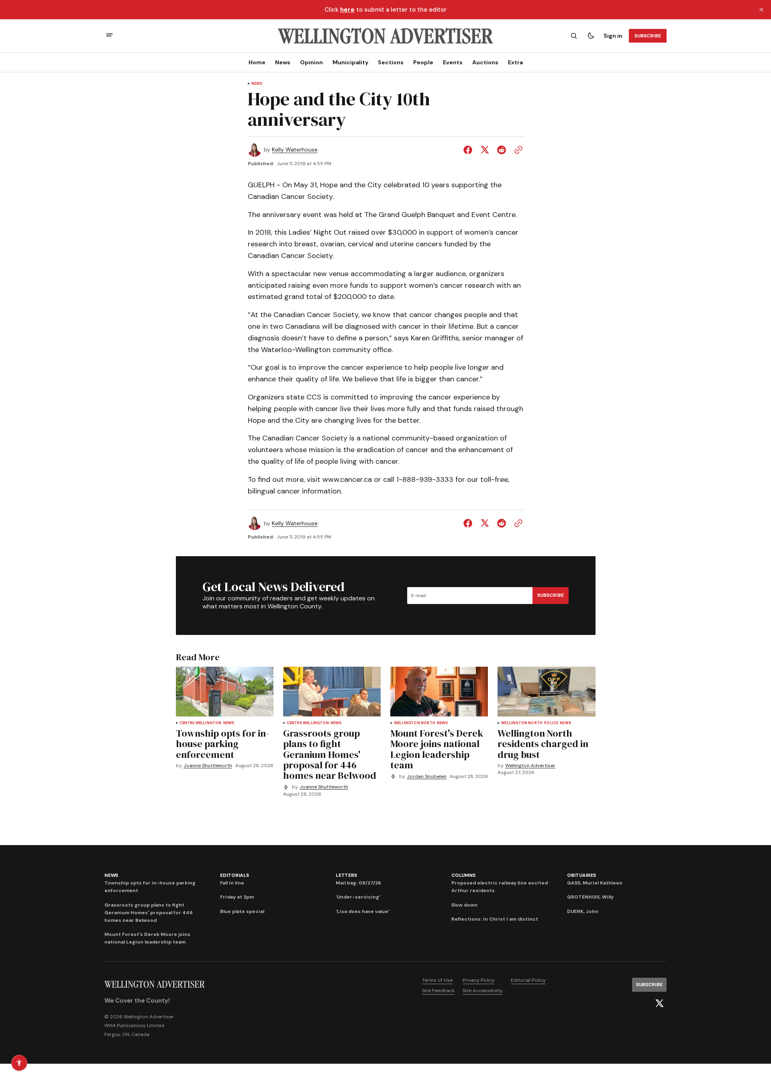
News (282, 62)
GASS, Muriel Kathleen (594, 883)
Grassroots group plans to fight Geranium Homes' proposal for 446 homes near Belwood (148, 912)
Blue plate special (242, 911)
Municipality (350, 62)
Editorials (234, 875)
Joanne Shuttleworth (208, 765)
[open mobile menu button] (109, 36)
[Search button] (573, 35)
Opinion (311, 62)
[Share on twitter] (484, 150)
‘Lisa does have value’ (363, 911)
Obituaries (581, 875)
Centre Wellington (200, 723)
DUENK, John (582, 911)
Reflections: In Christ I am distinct (494, 919)
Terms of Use (437, 980)
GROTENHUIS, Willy (590, 897)
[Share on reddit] (501, 150)
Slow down (464, 905)
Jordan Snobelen (427, 776)
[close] (761, 9)
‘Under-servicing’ (358, 897)
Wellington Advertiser (530, 765)
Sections (391, 62)
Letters (346, 875)
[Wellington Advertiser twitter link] (659, 1003)
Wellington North (414, 723)
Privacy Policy (479, 980)
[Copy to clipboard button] (517, 150)
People (423, 62)
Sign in (613, 35)
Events (453, 62)
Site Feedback (438, 990)
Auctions (485, 62)
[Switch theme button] (590, 35)
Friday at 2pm (237, 897)
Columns (463, 875)
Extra (515, 62)
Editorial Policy (528, 980)
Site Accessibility (483, 990)
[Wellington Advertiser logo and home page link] (385, 36)
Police (551, 723)
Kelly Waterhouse (295, 149)
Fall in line (232, 883)
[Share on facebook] (469, 150)
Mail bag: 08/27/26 (358, 883)
